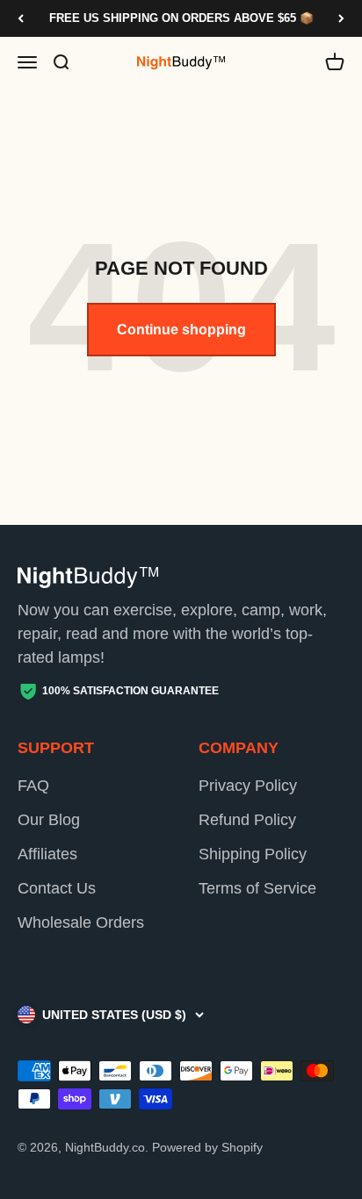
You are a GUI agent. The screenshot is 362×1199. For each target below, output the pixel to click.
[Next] (341, 18)
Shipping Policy (253, 854)
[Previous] (21, 18)
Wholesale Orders (81, 922)
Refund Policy (247, 820)
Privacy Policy (248, 785)
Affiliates (47, 854)
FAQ (33, 785)
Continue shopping (181, 329)
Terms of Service (257, 888)
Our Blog (49, 820)
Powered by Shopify (207, 1147)
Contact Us (57, 888)
